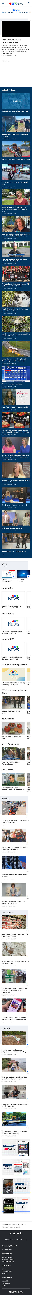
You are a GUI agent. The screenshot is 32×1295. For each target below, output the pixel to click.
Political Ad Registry (8, 1261)
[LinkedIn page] (21, 1233)
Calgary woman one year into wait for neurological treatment (15, 848)
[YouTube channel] (18, 1233)
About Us (23, 1224)
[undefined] (13, 600)
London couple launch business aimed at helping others (15, 1105)
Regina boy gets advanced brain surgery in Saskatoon (13, 902)
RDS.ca (4, 1285)
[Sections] (3, 3)
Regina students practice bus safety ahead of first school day (14, 1132)
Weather (11, 12)
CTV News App (6, 1224)
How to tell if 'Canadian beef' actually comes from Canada (15, 935)
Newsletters (15, 1224)
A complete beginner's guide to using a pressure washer (15, 962)
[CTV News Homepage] (16, 4)
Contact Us (17, 1227)
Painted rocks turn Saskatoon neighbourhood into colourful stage (14, 1051)
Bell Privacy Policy (7, 1257)
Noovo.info (5, 1281)
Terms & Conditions (7, 1259)
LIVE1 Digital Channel (21, 580)
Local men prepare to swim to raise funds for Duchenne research (14, 1078)
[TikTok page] (14, 1233)
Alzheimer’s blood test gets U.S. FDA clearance (14, 875)
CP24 (3, 1269)
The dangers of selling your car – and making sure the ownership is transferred (15, 990)
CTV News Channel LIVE (7, 580)
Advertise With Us (7, 1227)
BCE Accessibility (7, 1249)
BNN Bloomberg (7, 1271)
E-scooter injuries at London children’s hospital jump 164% (15, 821)
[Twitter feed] (11, 1233)
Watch (4, 12)
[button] (16, 103)
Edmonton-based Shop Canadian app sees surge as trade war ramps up (15, 1018)
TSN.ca (4, 1273)
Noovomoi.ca (6, 1283)
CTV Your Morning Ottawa (24, 12)
